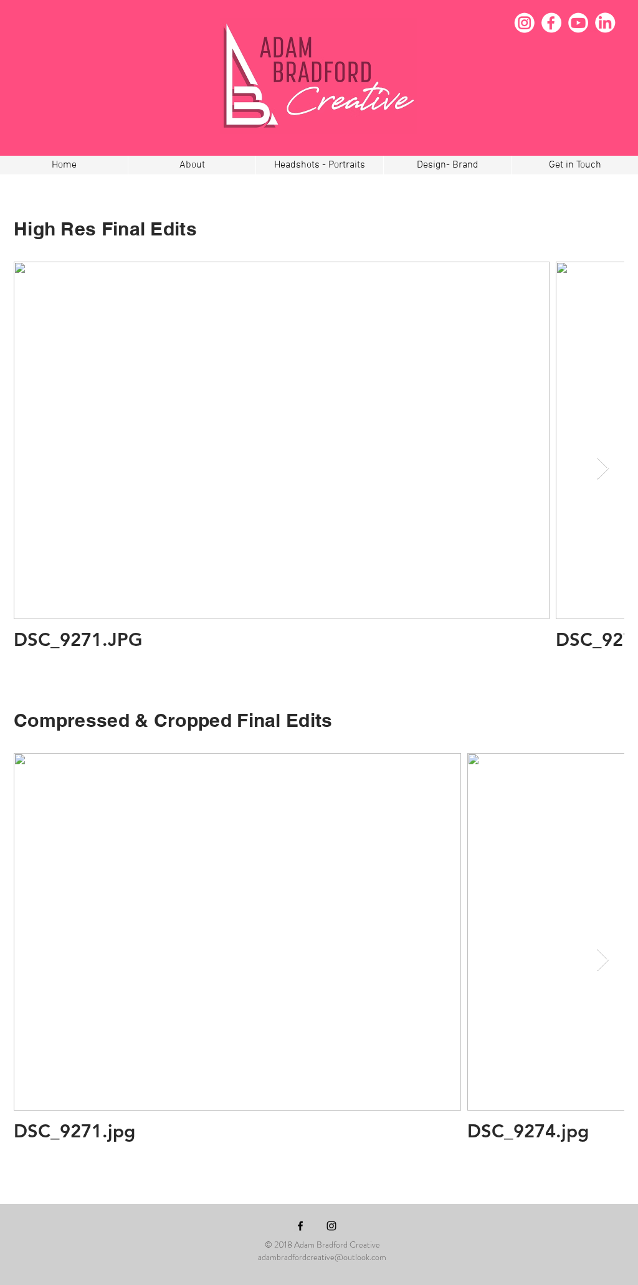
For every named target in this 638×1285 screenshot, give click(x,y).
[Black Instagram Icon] (331, 1226)
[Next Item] (603, 469)
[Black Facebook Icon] (300, 1226)
